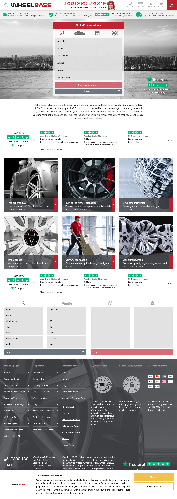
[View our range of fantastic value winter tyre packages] (146, 185)
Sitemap (65, 438)
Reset (87, 91)
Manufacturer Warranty (43, 429)
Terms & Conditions (71, 432)
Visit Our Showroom (71, 419)
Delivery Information (42, 385)
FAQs (35, 404)
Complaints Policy (70, 391)
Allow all (154, 477)
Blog (64, 385)
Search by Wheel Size (13, 398)
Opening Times (39, 379)
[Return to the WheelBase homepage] (32, 5)
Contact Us (38, 372)
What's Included (40, 398)
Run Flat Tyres (10, 423)
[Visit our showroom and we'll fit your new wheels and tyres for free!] (146, 242)
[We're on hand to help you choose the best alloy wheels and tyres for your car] (31, 185)
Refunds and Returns (71, 426)
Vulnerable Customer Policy (74, 398)
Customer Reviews (41, 417)
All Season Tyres (11, 417)
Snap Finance (68, 413)
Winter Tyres (9, 410)
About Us (66, 372)
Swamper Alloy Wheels (14, 429)
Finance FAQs (68, 407)
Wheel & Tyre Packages (14, 404)
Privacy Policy (68, 445)
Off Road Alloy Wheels (14, 436)
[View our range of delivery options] (88, 242)
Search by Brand (11, 379)
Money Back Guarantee (43, 410)
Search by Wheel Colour (14, 391)
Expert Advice (39, 423)
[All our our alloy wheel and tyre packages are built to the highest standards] (88, 185)
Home (7, 372)
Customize (152, 486)
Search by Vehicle (12, 385)
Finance (65, 379)
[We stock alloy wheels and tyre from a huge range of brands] (31, 242)
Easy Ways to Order (42, 391)
